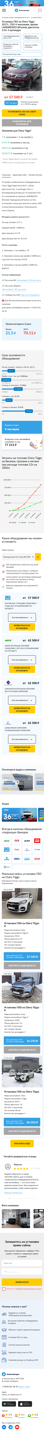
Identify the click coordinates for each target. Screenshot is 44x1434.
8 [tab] (22, 1198)
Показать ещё (22, 1143)
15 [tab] (35, 1198)
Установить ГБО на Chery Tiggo (22, 113)
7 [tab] (20, 1198)
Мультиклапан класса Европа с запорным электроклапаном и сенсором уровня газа (22, 572)
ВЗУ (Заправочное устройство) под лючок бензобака (22, 566)
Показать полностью (13, 1193)
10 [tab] (26, 1198)
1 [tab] (9, 1198)
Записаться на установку (22, 626)
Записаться (22, 1282)
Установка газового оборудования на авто (15, 17)
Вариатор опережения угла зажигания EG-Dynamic (22, 587)
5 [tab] (16, 1198)
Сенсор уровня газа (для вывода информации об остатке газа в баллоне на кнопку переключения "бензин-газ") (23, 579)
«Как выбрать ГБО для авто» (28, 280)
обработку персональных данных (28, 1289)
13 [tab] (31, 1198)
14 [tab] (33, 1198)
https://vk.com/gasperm (30, 295)
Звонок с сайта (24, 1387)
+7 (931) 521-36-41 (10, 1386)
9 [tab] (24, 1198)
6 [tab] (18, 1198)
